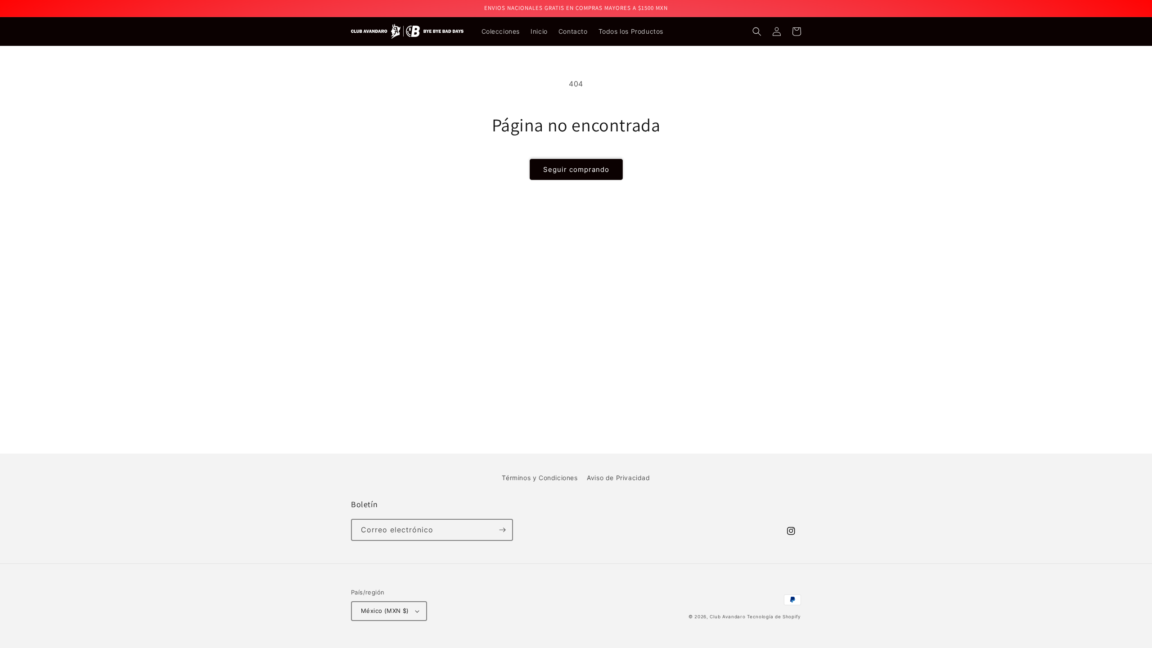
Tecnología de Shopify (774, 616)
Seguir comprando (576, 169)
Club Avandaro (728, 616)
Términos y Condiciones (539, 478)
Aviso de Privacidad (618, 478)
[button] (757, 31)
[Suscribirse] (502, 530)
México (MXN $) (385, 610)
